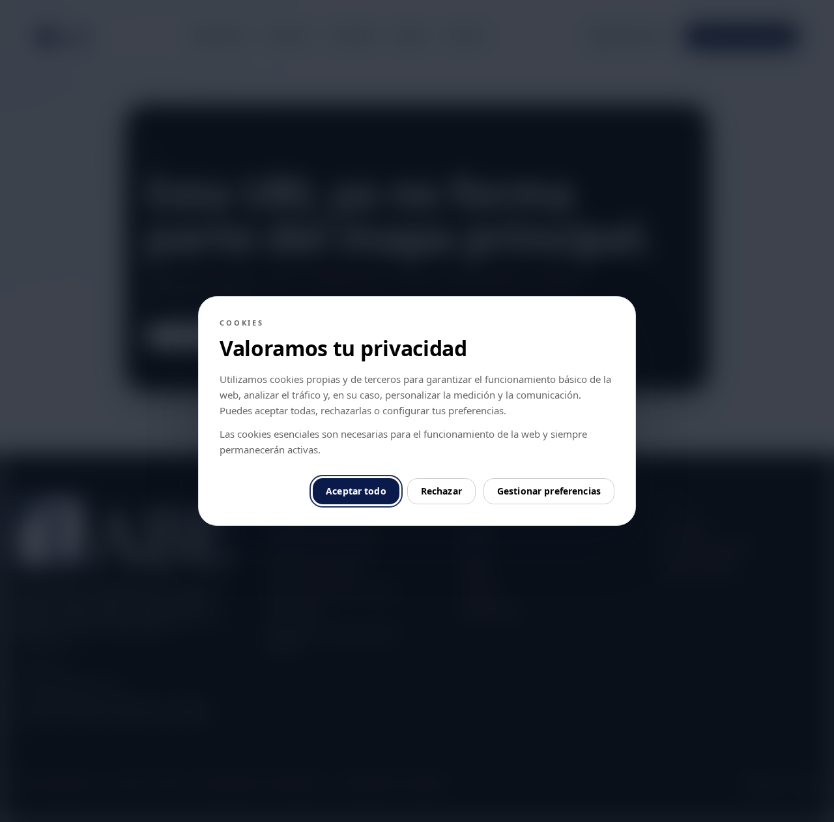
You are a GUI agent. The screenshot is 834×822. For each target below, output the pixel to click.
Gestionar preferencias (549, 491)
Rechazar (441, 491)
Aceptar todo (356, 491)
